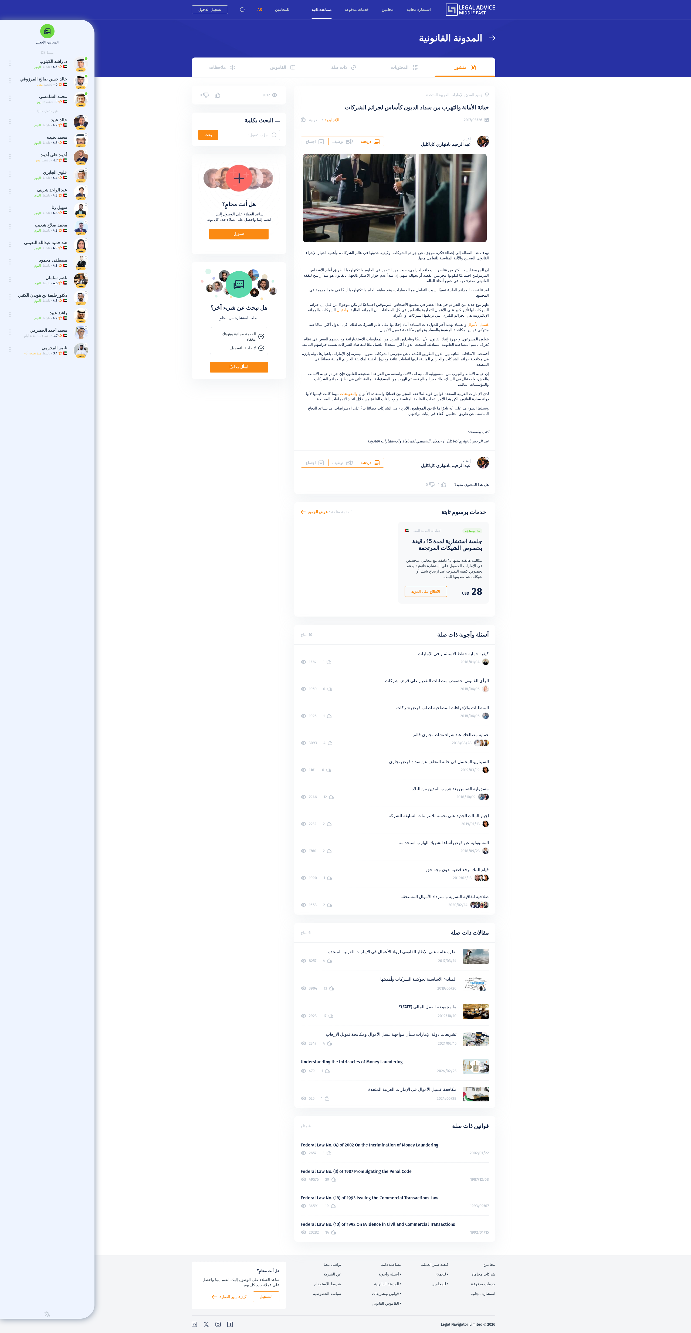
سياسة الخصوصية (327, 1293)
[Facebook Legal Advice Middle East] (230, 1324)
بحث (208, 135)
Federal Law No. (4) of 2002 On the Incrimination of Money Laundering (369, 1145)
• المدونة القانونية (387, 1284)
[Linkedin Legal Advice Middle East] (194, 1324)
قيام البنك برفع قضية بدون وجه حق (457, 869)
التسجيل (266, 1296)
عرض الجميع (318, 512)
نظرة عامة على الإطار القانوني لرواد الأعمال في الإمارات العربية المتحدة (392, 951)
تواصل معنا (332, 1264)
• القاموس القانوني (386, 1303)
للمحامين (282, 9)
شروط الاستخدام (327, 1284)
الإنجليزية (332, 120)
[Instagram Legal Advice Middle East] (218, 1324)
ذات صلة (339, 67)
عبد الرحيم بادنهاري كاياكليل (446, 144)
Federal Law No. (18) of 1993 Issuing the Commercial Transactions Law (369, 1197)
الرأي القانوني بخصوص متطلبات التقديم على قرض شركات (437, 680)
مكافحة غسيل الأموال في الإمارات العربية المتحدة (412, 1089)
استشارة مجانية (419, 9)
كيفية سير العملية (232, 1297)
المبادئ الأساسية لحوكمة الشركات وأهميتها (418, 979)
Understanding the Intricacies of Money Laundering (352, 1061)
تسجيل (238, 233)
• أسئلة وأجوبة (389, 1274)
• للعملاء (441, 1274)
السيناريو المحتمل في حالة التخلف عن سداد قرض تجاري (439, 761)
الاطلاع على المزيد (425, 591)
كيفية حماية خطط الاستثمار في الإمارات (453, 653)
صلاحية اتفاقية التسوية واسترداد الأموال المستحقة (445, 896)
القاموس (278, 67)
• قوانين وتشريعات (386, 1293)
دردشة (366, 141)
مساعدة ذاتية (321, 9)
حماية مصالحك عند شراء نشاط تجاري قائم (451, 734)
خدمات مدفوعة (357, 9)
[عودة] (488, 38)
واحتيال (342, 310)
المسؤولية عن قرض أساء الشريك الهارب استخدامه (444, 842)
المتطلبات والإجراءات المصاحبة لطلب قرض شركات (442, 707)
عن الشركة (332, 1274)
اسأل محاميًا (238, 367)
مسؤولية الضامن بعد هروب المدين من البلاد (450, 788)
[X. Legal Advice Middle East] (206, 1324)
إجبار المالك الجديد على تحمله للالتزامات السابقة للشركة (439, 815)
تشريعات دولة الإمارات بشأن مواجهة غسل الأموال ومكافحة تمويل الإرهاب (391, 1034)
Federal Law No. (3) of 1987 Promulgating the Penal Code (356, 1171)
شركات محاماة (483, 1274)
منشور (460, 67)
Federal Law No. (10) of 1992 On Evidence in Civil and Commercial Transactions (378, 1224)
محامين (388, 9)
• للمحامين (440, 1284)
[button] (260, 9)
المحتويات (399, 67)
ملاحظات (217, 67)
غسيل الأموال (478, 324)
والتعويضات (349, 393)
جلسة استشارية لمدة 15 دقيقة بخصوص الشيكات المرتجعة (447, 544)
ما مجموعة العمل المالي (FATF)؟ (427, 1006)
